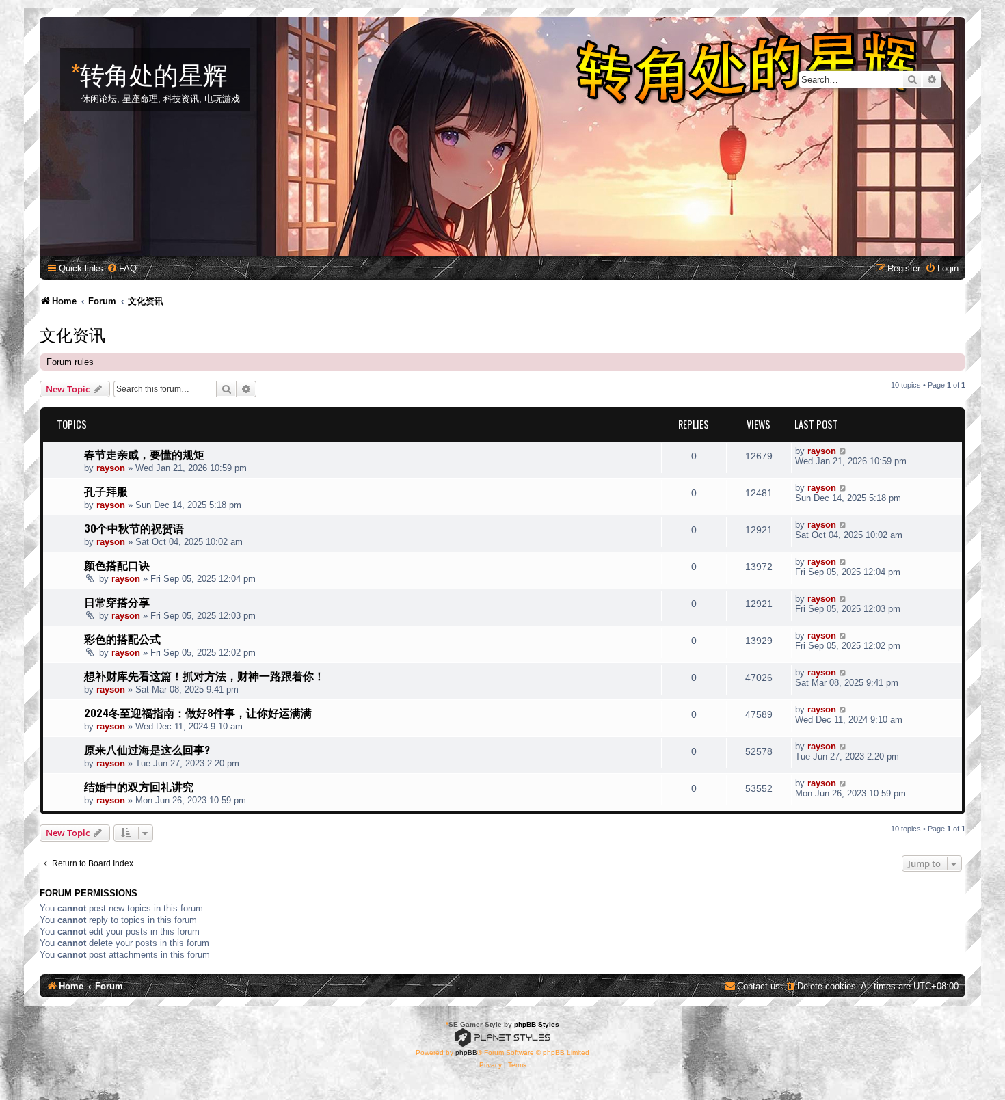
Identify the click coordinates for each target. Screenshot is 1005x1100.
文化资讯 (72, 333)
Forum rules (70, 362)
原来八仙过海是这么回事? (147, 749)
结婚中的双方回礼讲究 (138, 786)
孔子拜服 (106, 491)
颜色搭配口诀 (117, 564)
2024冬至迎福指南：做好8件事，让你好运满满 (198, 712)
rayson (110, 468)
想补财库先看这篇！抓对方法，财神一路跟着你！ (204, 675)
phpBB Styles (536, 1024)
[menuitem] (122, 268)
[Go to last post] (843, 451)
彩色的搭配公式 (122, 638)
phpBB (466, 1052)
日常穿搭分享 (117, 601)
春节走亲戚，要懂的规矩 (144, 454)
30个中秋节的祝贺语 (134, 528)
